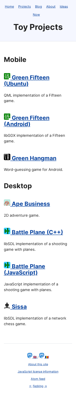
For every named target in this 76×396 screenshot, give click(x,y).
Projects (24, 6)
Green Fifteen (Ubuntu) (26, 80)
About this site (38, 364)
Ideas (64, 6)
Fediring (38, 386)
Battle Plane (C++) (36, 232)
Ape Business (30, 203)
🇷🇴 (46, 357)
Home (9, 6)
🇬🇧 (34, 357)
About (51, 6)
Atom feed (38, 378)
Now (36, 14)
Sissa (18, 306)
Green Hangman (33, 158)
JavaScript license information (38, 371)
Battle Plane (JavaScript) (24, 269)
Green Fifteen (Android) (26, 120)
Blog (38, 6)
